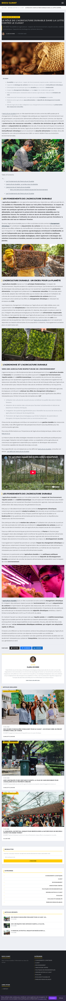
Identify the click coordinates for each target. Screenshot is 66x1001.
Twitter (15, 648)
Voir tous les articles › (33, 680)
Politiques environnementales (52, 889)
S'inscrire (33, 861)
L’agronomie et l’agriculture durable (18, 187)
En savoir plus (42, 999)
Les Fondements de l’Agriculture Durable (20, 181)
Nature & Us (6, 433)
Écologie (59, 895)
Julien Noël (6, 838)
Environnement (57, 882)
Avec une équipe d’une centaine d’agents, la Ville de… (28, 924)
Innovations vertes (55, 885)
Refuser (61, 998)
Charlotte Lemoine (9, 736)
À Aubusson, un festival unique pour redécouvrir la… (28, 930)
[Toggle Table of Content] (3, 179)
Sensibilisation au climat (16, 7)
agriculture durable (9, 113)
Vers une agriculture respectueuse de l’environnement (29, 189)
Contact (5, 988)
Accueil (4, 7)
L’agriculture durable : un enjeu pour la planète (22, 184)
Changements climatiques (53, 875)
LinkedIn (38, 648)
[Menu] (62, 3)
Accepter (52, 998)
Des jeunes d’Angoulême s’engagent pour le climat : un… (29, 917)
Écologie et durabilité (55, 899)
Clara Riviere (33, 667)
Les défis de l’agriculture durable (18, 451)
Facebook (27, 648)
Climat (60, 879)
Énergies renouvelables (54, 902)
